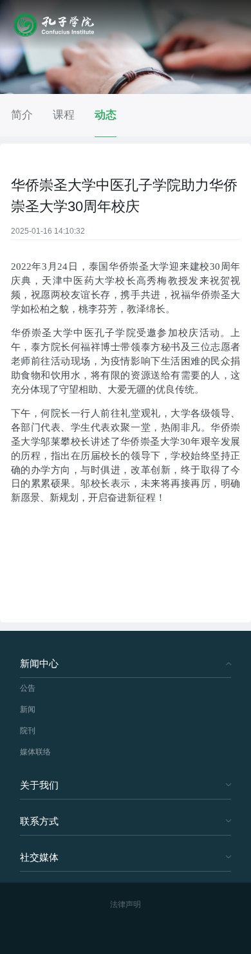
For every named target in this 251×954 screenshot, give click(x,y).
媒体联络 (35, 751)
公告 (27, 688)
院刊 (27, 730)
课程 (64, 115)
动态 (105, 115)
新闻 (27, 709)
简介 (22, 115)
